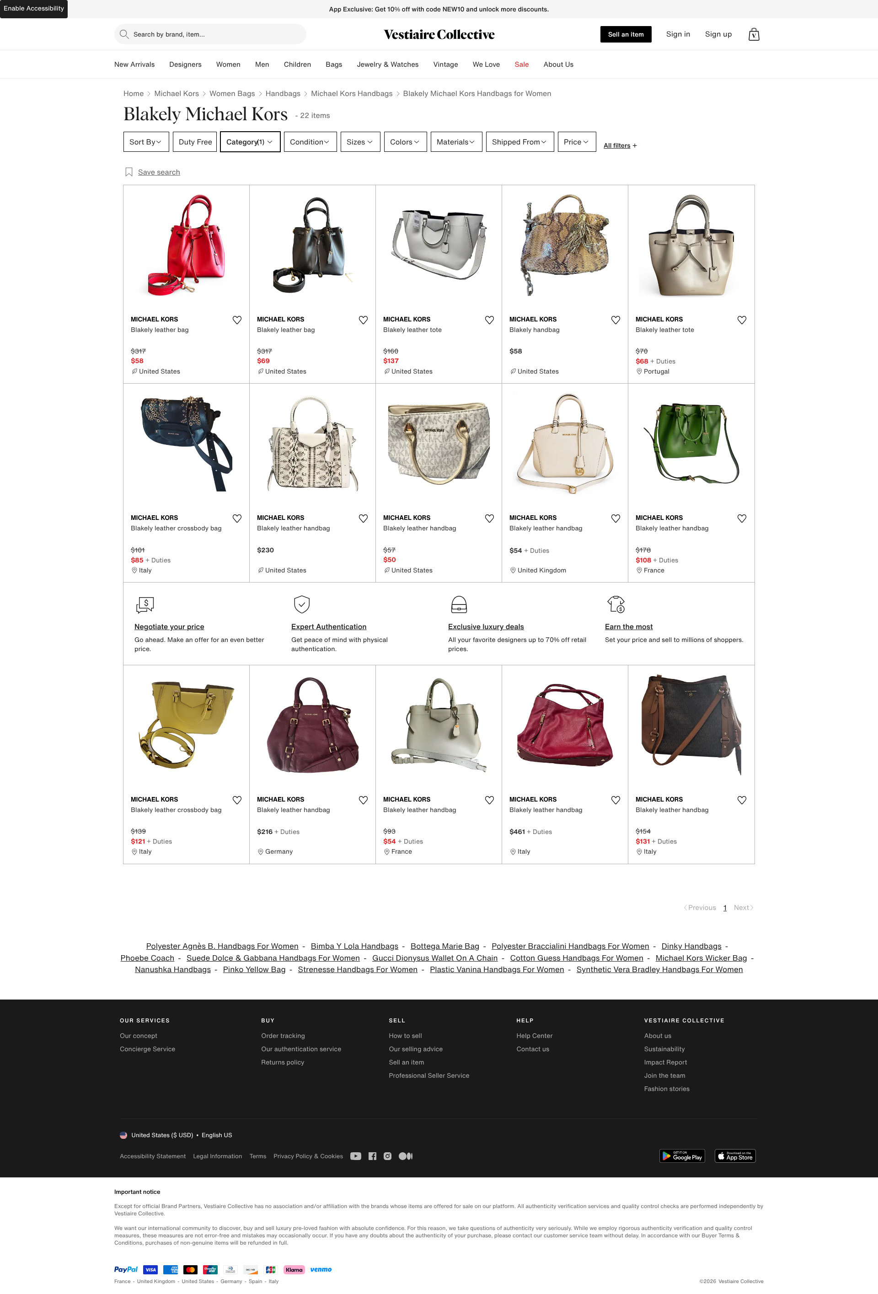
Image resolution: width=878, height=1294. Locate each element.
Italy (274, 1281)
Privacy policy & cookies (308, 1156)
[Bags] (349, 64)
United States (198, 1281)
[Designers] (209, 64)
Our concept (138, 1036)
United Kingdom (156, 1281)
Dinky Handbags (692, 946)
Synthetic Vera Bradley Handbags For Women (660, 969)
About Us (558, 64)
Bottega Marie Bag (445, 946)
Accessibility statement (153, 1156)
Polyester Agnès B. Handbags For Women (222, 946)
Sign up (718, 34)
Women (228, 64)
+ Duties (662, 361)
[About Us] (580, 64)
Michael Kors (176, 93)
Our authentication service (301, 1049)
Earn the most (629, 626)
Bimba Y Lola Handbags (354, 946)
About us (657, 1036)
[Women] (248, 64)
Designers (185, 64)
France (122, 1281)
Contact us (533, 1049)
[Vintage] (465, 64)
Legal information (217, 1156)
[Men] (276, 64)
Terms (257, 1156)
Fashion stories (667, 1089)
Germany (231, 1281)
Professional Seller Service (429, 1075)
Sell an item (626, 34)
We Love (486, 64)
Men (262, 64)
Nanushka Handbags (173, 969)
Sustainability (664, 1049)
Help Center (535, 1036)
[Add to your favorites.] (236, 320)
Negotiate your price (169, 626)
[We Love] (507, 64)
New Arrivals (134, 64)
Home (133, 93)
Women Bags (232, 93)
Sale (522, 64)
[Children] (318, 64)
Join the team (664, 1075)
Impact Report (665, 1062)
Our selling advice (416, 1049)
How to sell (405, 1036)
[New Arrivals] (162, 64)
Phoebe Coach (148, 958)
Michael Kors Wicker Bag (701, 958)
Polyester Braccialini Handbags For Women (570, 946)
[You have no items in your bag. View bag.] (754, 34)
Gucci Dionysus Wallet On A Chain (435, 958)
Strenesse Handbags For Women (358, 969)
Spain (255, 1281)
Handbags (283, 93)
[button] (754, 34)
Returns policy (282, 1062)
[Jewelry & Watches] (425, 64)
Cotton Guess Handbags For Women (577, 958)
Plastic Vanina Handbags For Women (497, 969)
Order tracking (283, 1036)
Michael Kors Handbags (351, 93)
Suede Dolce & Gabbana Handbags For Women (273, 958)
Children (297, 64)
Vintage (445, 64)
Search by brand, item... (169, 34)
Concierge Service (147, 1049)
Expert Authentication (329, 626)
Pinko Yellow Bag (254, 969)
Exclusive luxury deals (486, 626)
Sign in (678, 34)
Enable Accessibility (34, 8)
